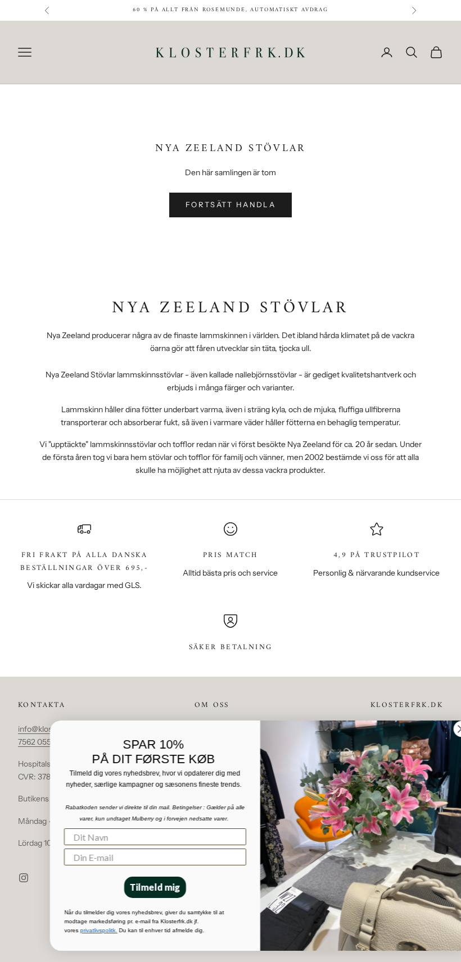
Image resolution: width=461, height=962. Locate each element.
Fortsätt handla (230, 204)
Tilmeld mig (135, 887)
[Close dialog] (441, 729)
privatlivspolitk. (78, 930)
